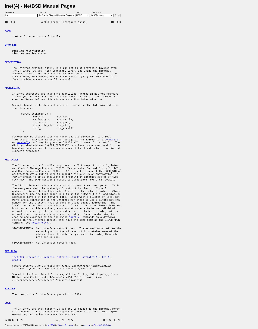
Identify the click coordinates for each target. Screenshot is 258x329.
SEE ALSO (11, 251)
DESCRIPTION (13, 62)
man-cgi (86, 325)
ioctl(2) (75, 217)
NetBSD (51, 325)
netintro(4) (40, 222)
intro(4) (63, 257)
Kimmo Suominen (65, 325)
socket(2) (34, 257)
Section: (43, 12)
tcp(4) (106, 257)
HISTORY (10, 288)
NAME (8, 30)
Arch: (80, 12)
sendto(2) (23, 142)
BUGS (8, 303)
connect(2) (112, 139)
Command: (10, 12)
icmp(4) (49, 257)
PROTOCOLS (11, 159)
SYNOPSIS (11, 44)
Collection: (96, 12)
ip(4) (75, 257)
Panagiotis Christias (102, 325)
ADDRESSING (12, 88)
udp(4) (16, 260)
